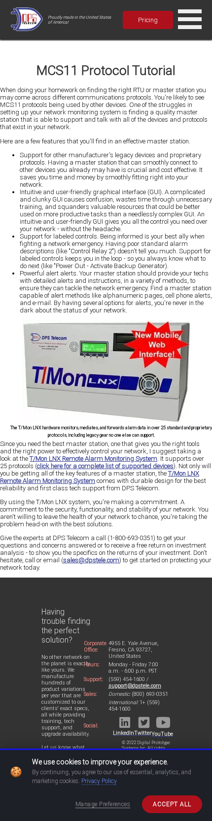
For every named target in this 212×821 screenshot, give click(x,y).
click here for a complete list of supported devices (105, 466)
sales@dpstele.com (91, 560)
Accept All (172, 804)
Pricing (148, 20)
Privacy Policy (99, 781)
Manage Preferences (103, 804)
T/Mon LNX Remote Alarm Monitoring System (93, 458)
